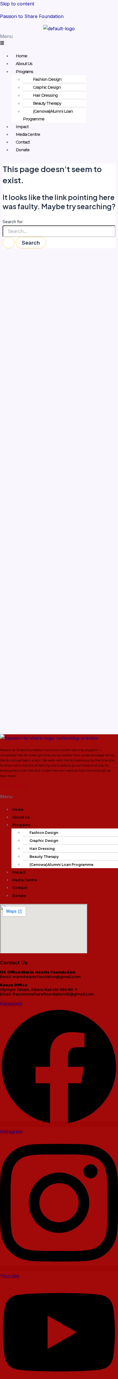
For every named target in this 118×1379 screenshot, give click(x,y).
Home (21, 56)
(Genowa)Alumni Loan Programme (48, 115)
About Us (24, 63)
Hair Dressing (45, 95)
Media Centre (28, 134)
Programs (24, 71)
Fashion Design (47, 79)
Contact (23, 142)
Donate (22, 149)
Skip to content (17, 4)
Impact (22, 126)
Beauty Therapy (47, 103)
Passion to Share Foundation (32, 16)
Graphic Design (47, 87)
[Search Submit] (9, 242)
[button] (59, 40)
